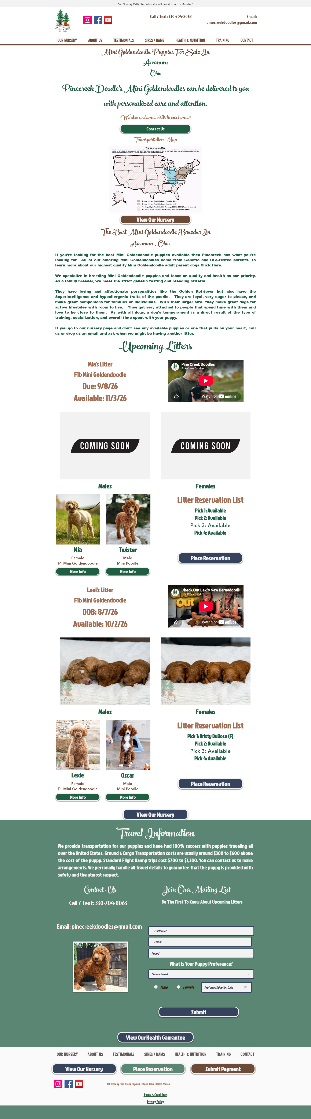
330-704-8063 (111, 902)
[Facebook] (98, 20)
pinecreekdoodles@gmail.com (107, 926)
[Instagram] (87, 20)
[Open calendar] (245, 987)
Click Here (211, 265)
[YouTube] (108, 20)
